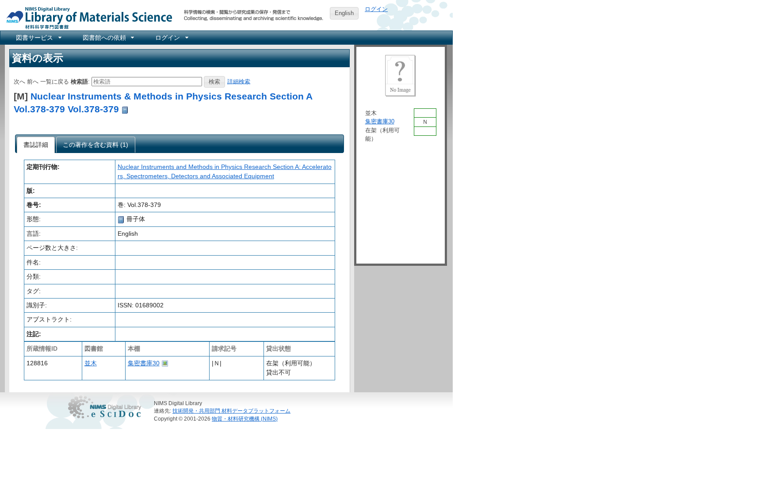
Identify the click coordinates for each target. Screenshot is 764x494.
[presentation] (36, 145)
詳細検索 (238, 81)
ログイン (376, 9)
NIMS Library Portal (86, 17)
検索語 (79, 81)
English (344, 13)
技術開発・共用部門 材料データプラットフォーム (231, 411)
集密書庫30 (144, 363)
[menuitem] (38, 37)
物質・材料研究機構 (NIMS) (245, 418)
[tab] (36, 145)
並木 (90, 363)
